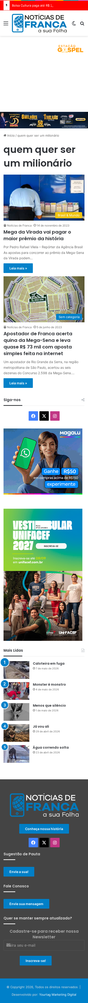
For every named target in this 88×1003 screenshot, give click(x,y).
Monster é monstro (49, 684)
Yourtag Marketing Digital (57, 994)
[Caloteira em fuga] (16, 670)
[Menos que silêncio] (16, 712)
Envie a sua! (18, 872)
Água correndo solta (51, 747)
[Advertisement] (44, 84)
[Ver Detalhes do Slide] (44, 47)
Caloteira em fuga (49, 663)
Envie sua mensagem (26, 904)
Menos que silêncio (49, 705)
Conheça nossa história (44, 829)
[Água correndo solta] (16, 754)
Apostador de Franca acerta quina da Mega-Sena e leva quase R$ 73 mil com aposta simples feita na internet (38, 343)
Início (10, 135)
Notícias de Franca (19, 225)
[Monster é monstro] (16, 691)
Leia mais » (18, 268)
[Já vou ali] (16, 733)
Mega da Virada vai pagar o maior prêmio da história (37, 235)
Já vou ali (41, 726)
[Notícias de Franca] (39, 23)
